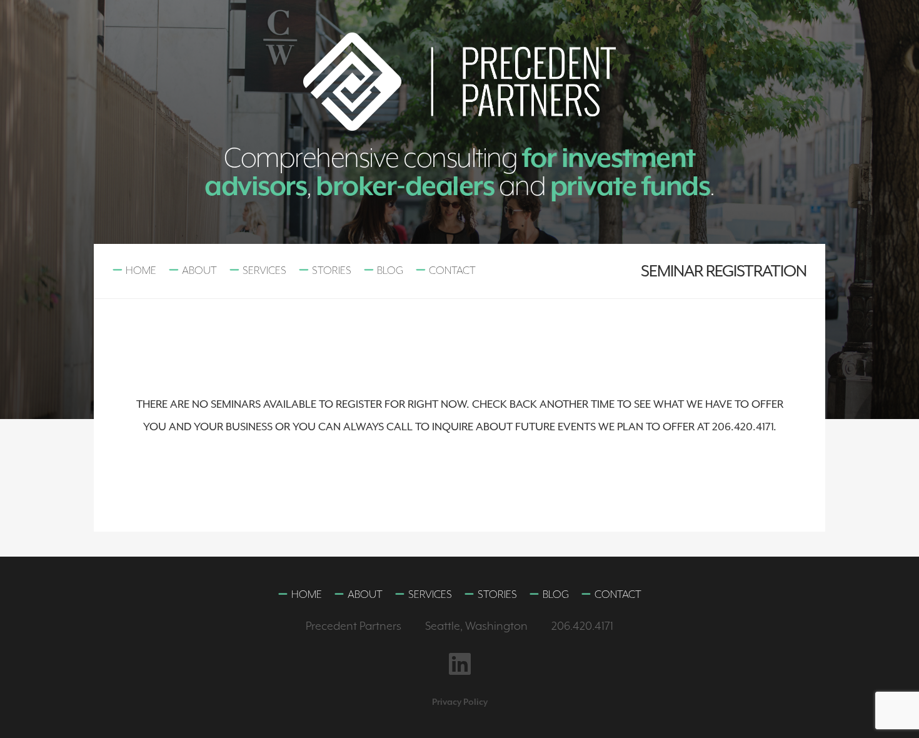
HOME (141, 270)
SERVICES (264, 270)
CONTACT (452, 270)
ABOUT (199, 270)
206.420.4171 (582, 625)
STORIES (331, 270)
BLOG (390, 270)
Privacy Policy (460, 702)
